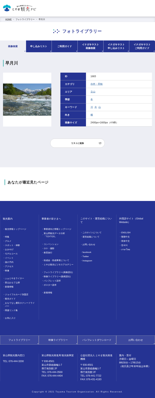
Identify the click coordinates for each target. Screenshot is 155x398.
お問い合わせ (88, 244)
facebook (86, 252)
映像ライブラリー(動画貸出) (57, 276)
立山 (93, 91)
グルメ (8, 241)
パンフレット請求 (52, 280)
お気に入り (10, 318)
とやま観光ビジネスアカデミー (58, 264)
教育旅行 (48, 252)
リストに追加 (77, 143)
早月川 (42, 19)
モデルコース (11, 253)
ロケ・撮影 (49, 248)
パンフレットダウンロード (96, 340)
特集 (7, 237)
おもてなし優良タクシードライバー (20, 304)
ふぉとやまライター (14, 278)
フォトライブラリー (25, 19)
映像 (7, 270)
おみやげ (9, 249)
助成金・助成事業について (56, 260)
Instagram (87, 260)
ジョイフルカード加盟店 (16, 294)
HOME (8, 19)
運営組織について (90, 237)
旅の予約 (9, 262)
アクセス (9, 266)
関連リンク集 (11, 310)
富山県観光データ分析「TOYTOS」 (54, 235)
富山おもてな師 (12, 282)
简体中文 (125, 241)
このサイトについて (92, 232)
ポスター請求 (50, 285)
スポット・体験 (12, 245)
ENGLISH (125, 232)
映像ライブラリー (58, 340)
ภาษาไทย (125, 249)
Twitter (85, 256)
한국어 (124, 245)
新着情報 (9, 287)
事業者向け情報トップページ (57, 229)
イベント (9, 258)
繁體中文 (125, 237)
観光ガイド (10, 298)
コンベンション (51, 244)
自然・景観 (97, 84)
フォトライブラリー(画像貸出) (58, 272)
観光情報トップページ (15, 229)
